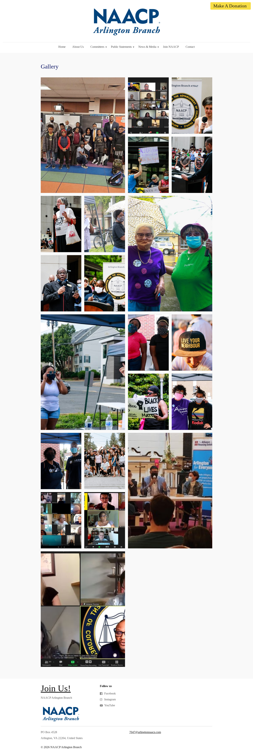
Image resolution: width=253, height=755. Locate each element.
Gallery (50, 66)
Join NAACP (171, 46)
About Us (78, 46)
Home (62, 46)
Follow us (106, 686)
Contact (190, 46)
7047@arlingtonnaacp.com (145, 732)
